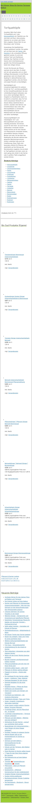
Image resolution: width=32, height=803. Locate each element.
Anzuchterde (11, 172)
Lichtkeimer (10, 178)
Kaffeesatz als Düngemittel (14, 689)
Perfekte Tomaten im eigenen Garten (17, 732)
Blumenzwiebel (11, 194)
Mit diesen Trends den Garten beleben (17, 634)
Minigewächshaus (12, 180)
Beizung (9, 190)
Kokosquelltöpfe (9, 36)
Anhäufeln (10, 188)
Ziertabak (10, 186)
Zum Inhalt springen (7, 1)
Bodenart (10, 200)
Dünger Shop (25, 797)
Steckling (7, 53)
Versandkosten (13, 268)
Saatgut (9, 182)
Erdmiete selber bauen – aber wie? (16, 668)
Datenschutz (23, 795)
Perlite (9, 170)
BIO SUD (4, 793)
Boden (9, 196)
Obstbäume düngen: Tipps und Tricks (17, 699)
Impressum (10, 795)
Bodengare (10, 202)
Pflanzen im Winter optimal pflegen (16, 670)
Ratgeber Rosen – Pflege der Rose (16, 686)
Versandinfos (5, 797)
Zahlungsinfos (15, 797)
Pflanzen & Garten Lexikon (10, 576)
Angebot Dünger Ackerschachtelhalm (17, 774)
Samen (20, 51)
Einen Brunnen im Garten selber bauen (17, 751)
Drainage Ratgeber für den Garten (16, 680)
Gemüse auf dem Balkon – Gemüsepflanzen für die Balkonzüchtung (13, 743)
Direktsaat (10, 174)
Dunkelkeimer (11, 176)
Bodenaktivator (12, 198)
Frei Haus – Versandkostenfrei (15, 645)
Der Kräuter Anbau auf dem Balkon (16, 601)
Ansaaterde (10, 166)
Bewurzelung (11, 192)
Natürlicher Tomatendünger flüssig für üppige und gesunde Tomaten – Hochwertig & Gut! (17, 622)
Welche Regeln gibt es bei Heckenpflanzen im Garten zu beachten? (14, 736)
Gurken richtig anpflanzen (13, 776)
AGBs (16, 795)
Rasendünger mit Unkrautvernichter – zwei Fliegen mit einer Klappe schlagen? (17, 728)
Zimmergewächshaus (13, 168)
